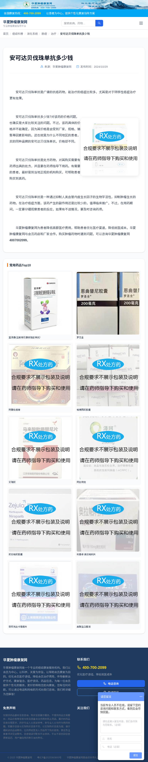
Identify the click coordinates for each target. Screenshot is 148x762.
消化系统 (32, 33)
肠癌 (44, 33)
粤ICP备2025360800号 (49, 757)
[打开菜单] (141, 23)
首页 (5, 33)
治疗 (53, 33)
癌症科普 (17, 33)
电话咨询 (113, 683)
